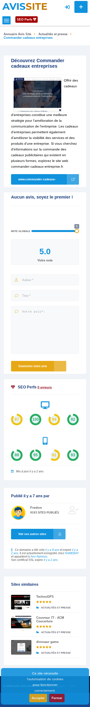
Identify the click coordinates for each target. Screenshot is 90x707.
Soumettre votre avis (32, 366)
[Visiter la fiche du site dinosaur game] (21, 647)
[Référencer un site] (81, 7)
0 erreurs (44, 387)
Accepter (38, 698)
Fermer (57, 698)
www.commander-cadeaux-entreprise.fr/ (37, 181)
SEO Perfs (25, 19)
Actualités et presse (52, 34)
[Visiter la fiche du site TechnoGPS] (21, 602)
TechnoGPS (45, 596)
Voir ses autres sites (32, 534)
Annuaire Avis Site (17, 34)
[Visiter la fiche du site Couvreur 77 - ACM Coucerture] (21, 623)
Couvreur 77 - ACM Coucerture (50, 619)
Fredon (36, 507)
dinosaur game (47, 642)
